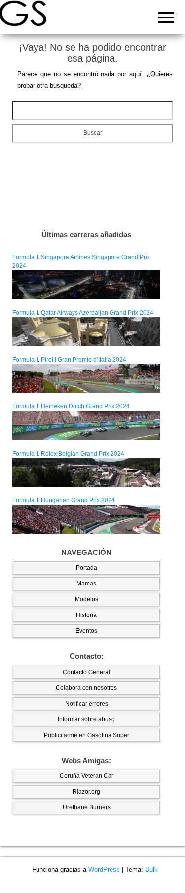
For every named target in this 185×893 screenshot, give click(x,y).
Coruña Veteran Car (86, 775)
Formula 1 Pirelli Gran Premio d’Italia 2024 (69, 359)
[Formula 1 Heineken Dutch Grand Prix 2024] (86, 425)
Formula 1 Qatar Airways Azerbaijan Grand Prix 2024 (82, 312)
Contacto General (86, 672)
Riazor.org (86, 791)
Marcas (86, 583)
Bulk (151, 869)
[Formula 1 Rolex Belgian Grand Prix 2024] (86, 471)
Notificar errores (86, 703)
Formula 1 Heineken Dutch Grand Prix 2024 (71, 406)
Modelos (86, 599)
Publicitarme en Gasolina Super (86, 735)
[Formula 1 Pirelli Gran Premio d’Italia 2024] (86, 377)
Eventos (86, 630)
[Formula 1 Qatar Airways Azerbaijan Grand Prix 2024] (86, 331)
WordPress (104, 869)
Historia (86, 615)
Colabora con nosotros (86, 687)
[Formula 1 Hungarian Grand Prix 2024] (86, 518)
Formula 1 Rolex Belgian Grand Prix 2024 (68, 453)
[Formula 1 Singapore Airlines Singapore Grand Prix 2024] (86, 284)
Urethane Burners (87, 807)
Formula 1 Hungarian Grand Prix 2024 (63, 500)
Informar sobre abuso (86, 719)
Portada (86, 567)
